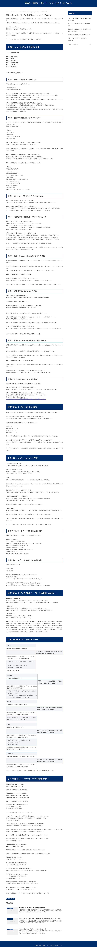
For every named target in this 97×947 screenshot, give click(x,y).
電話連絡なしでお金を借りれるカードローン (79, 34)
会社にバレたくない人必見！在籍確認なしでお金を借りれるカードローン (79, 30)
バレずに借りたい (10, 898)
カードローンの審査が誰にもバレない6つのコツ (79, 24)
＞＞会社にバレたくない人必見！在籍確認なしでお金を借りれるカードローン (26, 399)
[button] (90, 44)
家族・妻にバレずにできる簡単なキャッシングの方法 (79, 39)
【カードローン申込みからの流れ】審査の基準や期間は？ (79, 19)
